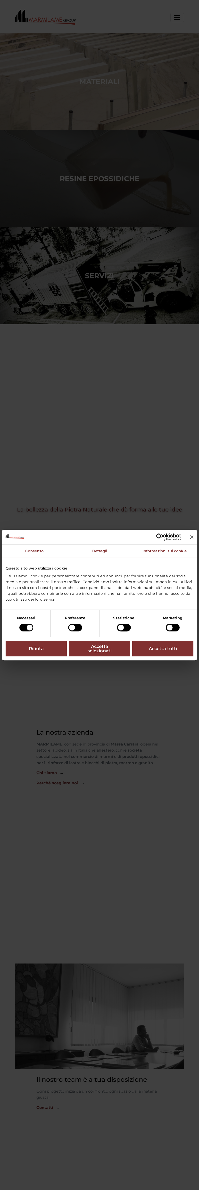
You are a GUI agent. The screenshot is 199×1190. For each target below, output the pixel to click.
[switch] (75, 627)
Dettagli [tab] (99, 551)
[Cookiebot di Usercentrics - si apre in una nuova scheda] (160, 537)
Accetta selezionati (100, 649)
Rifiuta (36, 648)
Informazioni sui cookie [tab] (164, 551)
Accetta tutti (163, 648)
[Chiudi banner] (191, 537)
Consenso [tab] (34, 551)
